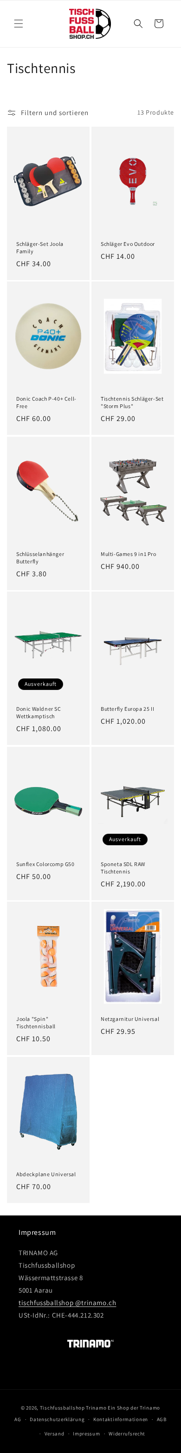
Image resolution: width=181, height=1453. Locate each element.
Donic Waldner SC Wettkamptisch (38, 712)
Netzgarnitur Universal (130, 1018)
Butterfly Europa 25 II (127, 708)
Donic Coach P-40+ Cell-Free (46, 402)
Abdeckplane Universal (46, 1174)
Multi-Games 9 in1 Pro (128, 553)
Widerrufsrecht (127, 1433)
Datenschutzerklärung (57, 1419)
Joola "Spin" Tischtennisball (36, 1022)
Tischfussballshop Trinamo (73, 1407)
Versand (55, 1433)
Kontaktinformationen (120, 1419)
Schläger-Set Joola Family (40, 247)
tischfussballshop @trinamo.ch (67, 1302)
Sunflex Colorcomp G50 (45, 864)
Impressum (86, 1433)
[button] (18, 23)
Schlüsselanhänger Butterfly (40, 557)
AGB (162, 1419)
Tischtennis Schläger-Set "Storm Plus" (132, 402)
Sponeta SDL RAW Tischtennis (123, 868)
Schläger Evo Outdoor (128, 243)
